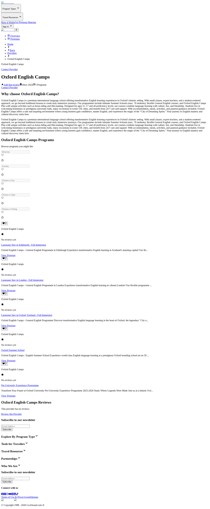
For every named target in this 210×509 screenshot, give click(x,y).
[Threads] (5, 494)
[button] (105, 152)
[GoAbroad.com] (7, 2)
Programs (15, 39)
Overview (15, 36)
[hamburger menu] (16, 30)
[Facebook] (2, 494)
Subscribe (6, 429)
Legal (27, 497)
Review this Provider (11, 414)
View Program (8, 255)
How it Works (8, 22)
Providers (12, 53)
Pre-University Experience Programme (20, 385)
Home (10, 44)
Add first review (12, 84)
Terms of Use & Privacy (13, 497)
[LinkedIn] (15, 494)
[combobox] (15, 152)
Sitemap (34, 497)
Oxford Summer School (12, 350)
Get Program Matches (25, 22)
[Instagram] (7, 494)
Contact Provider (9, 69)
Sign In (5, 27)
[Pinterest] (12, 494)
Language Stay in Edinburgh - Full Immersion (23, 245)
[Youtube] (10, 494)
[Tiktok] (17, 494)
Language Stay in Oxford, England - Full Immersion (26, 315)
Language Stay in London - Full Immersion (22, 280)
